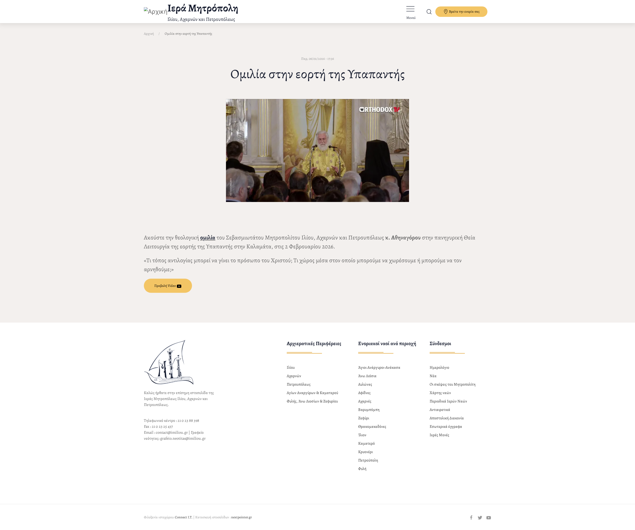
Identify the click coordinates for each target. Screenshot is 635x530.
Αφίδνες (364, 393)
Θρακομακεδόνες (372, 426)
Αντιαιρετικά (440, 409)
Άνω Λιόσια (367, 376)
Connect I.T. (183, 517)
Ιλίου (291, 367)
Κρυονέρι (365, 452)
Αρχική (149, 33)
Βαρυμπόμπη (369, 409)
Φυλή (362, 468)
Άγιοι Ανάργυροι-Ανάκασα (379, 367)
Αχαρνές (364, 401)
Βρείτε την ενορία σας (463, 11)
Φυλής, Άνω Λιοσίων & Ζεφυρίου (312, 401)
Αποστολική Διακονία (447, 418)
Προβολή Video (165, 285)
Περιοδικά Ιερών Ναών (448, 401)
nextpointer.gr (241, 517)
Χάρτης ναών (440, 393)
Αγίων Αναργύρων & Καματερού (312, 393)
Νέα (433, 376)
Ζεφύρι (363, 418)
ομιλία (207, 237)
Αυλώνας (365, 384)
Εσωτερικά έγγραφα (446, 426)
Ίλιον (362, 435)
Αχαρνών (294, 376)
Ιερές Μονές (439, 435)
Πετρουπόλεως (299, 384)
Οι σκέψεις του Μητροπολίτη (453, 384)
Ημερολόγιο (439, 367)
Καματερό (366, 443)
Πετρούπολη (368, 460)
